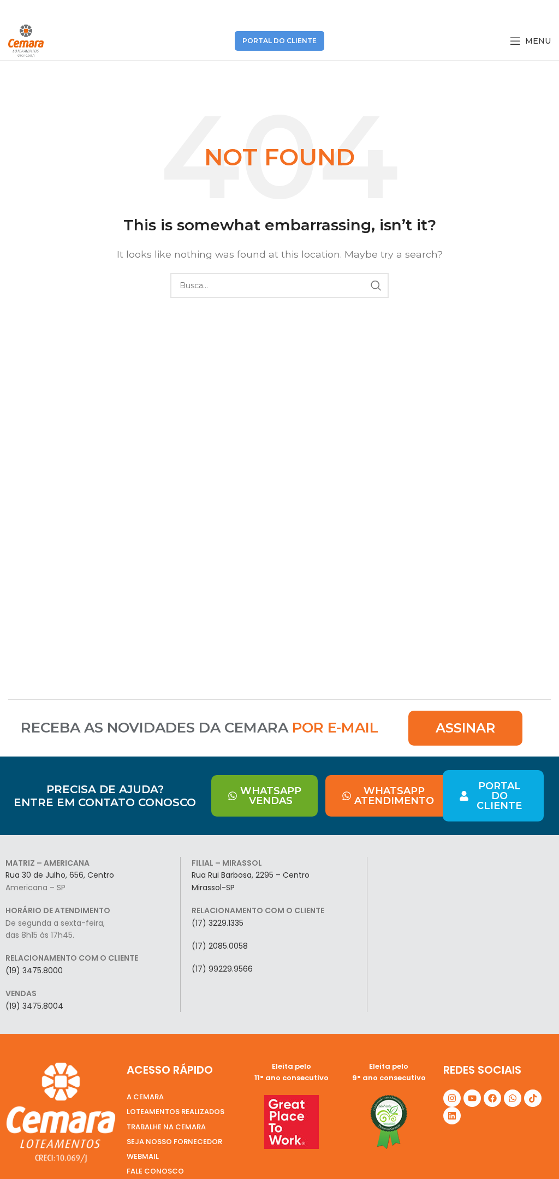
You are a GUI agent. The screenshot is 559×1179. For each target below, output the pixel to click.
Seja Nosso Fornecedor (174, 1141)
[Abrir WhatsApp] (531, 1151)
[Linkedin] (452, 1115)
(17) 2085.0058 (220, 945)
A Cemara (145, 1097)
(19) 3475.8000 (34, 970)
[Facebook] (492, 1098)
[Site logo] (26, 40)
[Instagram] (452, 1098)
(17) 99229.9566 (222, 968)
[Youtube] (472, 1098)
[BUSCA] (376, 285)
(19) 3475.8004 (34, 1006)
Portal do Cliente (279, 41)
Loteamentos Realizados (175, 1111)
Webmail (143, 1156)
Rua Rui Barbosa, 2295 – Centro (251, 875)
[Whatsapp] (512, 1098)
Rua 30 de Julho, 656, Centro (59, 875)
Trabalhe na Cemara (166, 1127)
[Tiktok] (533, 1098)
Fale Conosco (155, 1171)
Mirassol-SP (213, 887)
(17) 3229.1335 (217, 923)
